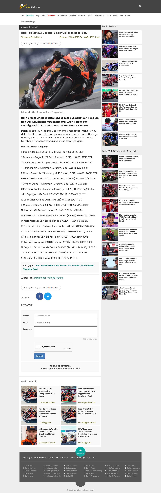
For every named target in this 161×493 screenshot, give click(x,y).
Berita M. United (71, 465)
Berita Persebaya (92, 476)
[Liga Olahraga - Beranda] (29, 6)
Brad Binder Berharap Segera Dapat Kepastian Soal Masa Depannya (47, 412)
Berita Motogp (30, 468)
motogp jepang (55, 277)
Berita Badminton (31, 470)
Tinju (108, 15)
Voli (121, 15)
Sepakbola (40, 15)
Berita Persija (90, 468)
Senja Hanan (36, 37)
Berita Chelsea (71, 473)
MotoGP (51, 15)
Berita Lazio (131, 465)
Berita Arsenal (71, 468)
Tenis (90, 15)
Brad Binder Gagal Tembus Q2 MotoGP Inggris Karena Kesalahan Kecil (86, 392)
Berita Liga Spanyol (52, 470)
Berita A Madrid (132, 473)
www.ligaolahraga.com (83, 490)
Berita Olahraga (28, 21)
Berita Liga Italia (51, 468)
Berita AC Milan (112, 473)
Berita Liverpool (71, 470)
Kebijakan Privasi (45, 457)
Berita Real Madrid (113, 468)
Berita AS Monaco (113, 476)
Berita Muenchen (133, 468)
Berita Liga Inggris (52, 465)
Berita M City (131, 476)
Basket (73, 15)
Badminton (62, 15)
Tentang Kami (29, 457)
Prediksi (30, 15)
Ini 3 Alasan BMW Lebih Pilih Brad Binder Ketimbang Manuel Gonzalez (48, 433)
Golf (115, 15)
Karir (93, 457)
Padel (127, 15)
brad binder (40, 277)
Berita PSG (69, 476)
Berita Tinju (29, 473)
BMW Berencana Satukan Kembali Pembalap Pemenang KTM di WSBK (87, 433)
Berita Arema (91, 473)
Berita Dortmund (112, 470)
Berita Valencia (132, 470)
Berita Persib (90, 465)
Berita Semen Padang (94, 470)
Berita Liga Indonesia (53, 476)
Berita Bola (29, 465)
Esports (81, 15)
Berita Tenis (29, 476)
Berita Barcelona (113, 465)
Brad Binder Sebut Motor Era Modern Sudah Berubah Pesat (87, 411)
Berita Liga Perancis (53, 473)
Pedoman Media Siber (64, 457)
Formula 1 (99, 15)
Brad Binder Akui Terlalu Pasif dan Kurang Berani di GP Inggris (47, 392)
